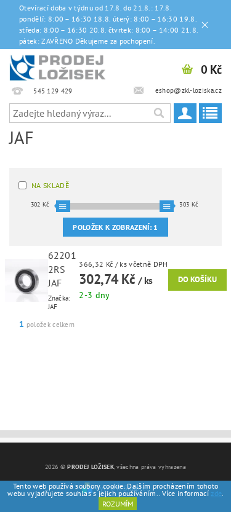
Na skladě (50, 185)
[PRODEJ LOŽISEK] (58, 65)
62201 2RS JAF (62, 269)
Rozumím (117, 503)
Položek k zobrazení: (115, 227)
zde (216, 493)
